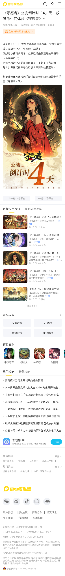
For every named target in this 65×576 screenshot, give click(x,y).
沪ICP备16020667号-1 (14, 531)
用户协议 (8, 512)
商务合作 (37, 512)
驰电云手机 (47, 461)
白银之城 (24, 471)
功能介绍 (23, 517)
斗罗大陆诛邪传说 (42, 471)
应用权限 (38, 517)
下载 (56, 441)
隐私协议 (23, 512)
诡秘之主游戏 (9, 471)
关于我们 (8, 518)
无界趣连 (33, 461)
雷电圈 (21, 461)
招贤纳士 (52, 512)
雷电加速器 (8, 461)
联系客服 (13, 547)
